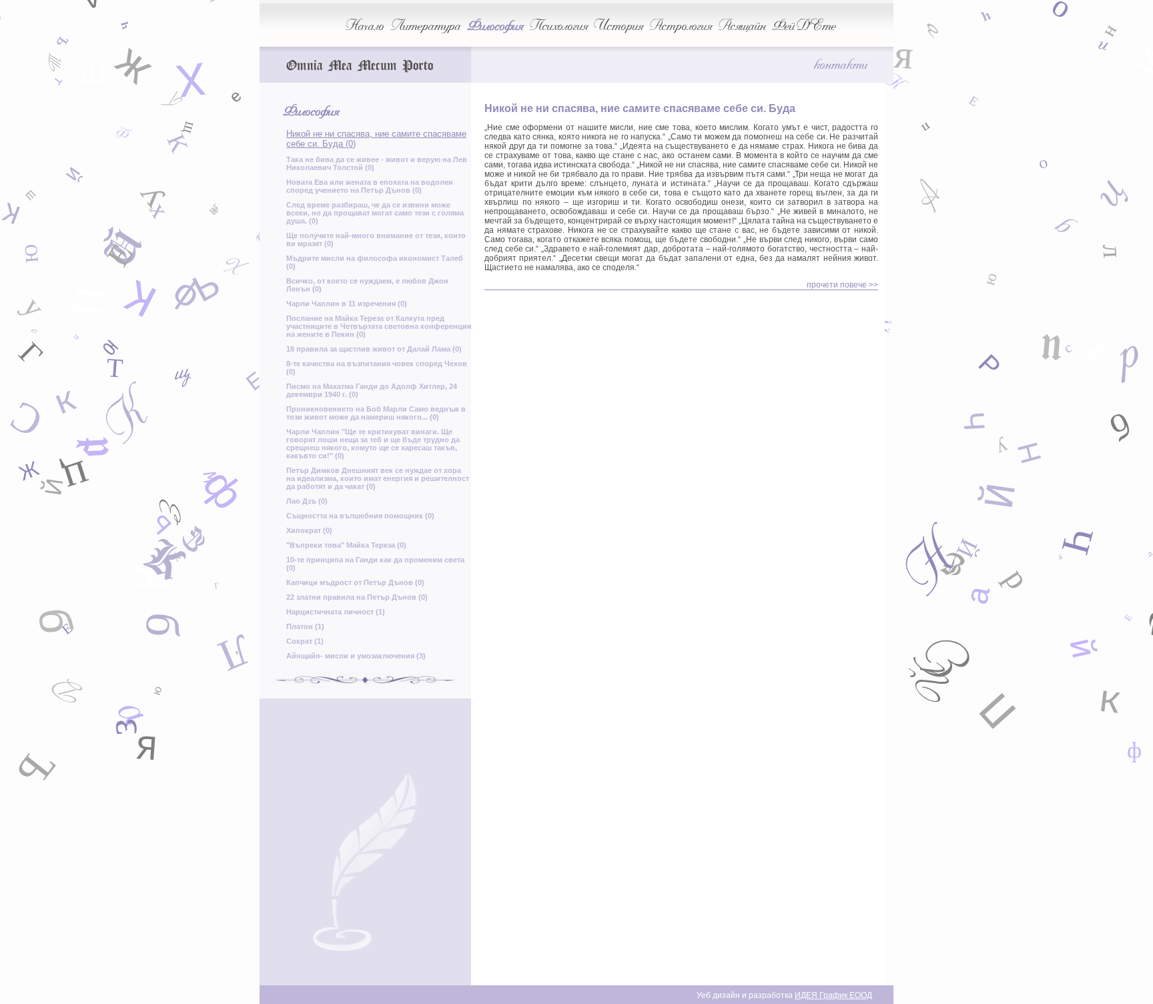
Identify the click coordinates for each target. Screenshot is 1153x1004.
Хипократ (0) (309, 530)
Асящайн (741, 25)
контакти (840, 64)
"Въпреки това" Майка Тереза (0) (346, 545)
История (618, 25)
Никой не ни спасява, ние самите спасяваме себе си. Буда (639, 108)
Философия (494, 25)
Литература (425, 25)
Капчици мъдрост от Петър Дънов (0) (355, 582)
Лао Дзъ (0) (307, 501)
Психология (558, 25)
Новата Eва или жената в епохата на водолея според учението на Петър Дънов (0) (369, 186)
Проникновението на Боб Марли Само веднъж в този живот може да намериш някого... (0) (376, 413)
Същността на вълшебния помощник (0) (360, 516)
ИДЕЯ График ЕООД (833, 995)
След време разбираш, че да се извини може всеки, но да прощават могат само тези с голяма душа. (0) (375, 213)
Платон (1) (305, 626)
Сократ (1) (305, 641)
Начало (364, 25)
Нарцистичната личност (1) (335, 612)
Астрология (680, 25)
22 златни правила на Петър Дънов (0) (357, 597)
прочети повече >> (842, 285)
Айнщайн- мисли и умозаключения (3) (356, 656)
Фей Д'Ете (803, 25)
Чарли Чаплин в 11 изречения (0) (346, 304)
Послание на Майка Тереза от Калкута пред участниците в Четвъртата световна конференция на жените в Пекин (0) (378, 326)
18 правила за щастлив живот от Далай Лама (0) (374, 349)
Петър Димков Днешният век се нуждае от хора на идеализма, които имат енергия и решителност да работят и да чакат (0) (377, 478)
